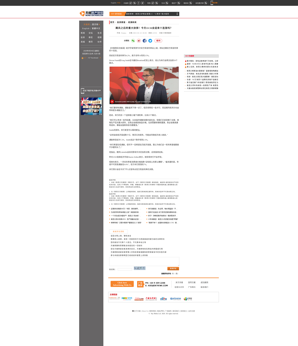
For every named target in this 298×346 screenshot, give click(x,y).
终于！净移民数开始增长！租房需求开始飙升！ (163, 216)
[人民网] (139, 299)
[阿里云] (114, 298)
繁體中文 (96, 28)
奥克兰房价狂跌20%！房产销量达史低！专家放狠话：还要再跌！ (126, 219)
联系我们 (204, 287)
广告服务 (168, 311)
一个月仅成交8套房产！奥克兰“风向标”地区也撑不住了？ (126, 216)
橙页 (91, 42)
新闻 (83, 33)
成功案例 (204, 282)
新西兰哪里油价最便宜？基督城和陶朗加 (202, 71)
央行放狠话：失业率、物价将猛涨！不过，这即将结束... (163, 209)
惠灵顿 (95, 24)
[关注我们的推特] (142, 3)
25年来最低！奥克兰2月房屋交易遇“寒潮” (163, 219)
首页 (112, 22)
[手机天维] (214, 3)
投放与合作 (179, 287)
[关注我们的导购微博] (152, 3)
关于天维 (179, 282)
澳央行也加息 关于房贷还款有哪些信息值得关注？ (163, 212)
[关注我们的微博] (130, 3)
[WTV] (188, 299)
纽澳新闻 (132, 22)
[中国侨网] (163, 299)
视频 (100, 37)
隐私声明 (160, 311)
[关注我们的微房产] (179, 3)
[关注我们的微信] (134, 3)
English (113, 3)
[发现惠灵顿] (206, 3)
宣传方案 (192, 282)
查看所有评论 (166, 273)
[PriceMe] (175, 299)
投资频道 (121, 22)
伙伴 (100, 42)
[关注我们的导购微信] (190, 3)
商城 (83, 42)
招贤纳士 (184, 311)
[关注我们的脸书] (138, 3)
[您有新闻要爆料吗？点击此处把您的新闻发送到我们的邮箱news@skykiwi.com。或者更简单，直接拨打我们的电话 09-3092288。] (158, 41)
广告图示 (192, 287)
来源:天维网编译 (165, 33)
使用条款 (152, 311)
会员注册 (191, 311)
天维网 (87, 24)
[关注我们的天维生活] (167, 3)
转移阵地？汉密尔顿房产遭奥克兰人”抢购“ (126, 223)
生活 (100, 33)
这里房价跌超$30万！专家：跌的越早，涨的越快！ (126, 209)
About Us (145, 311)
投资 (83, 37)
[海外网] (127, 299)
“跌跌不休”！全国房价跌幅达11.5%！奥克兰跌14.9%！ (163, 223)
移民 (91, 37)
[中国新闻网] (151, 299)
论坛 (91, 33)
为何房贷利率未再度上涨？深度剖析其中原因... (126, 212)
